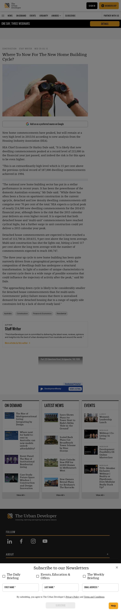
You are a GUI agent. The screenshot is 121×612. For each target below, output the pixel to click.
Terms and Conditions (94, 597)
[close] (117, 567)
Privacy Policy (72, 597)
